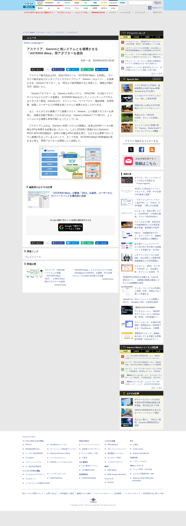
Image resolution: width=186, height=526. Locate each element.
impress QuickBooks (141, 453)
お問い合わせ (51, 493)
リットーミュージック (91, 445)
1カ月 (158, 37)
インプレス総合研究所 (34, 453)
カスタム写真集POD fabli (143, 474)
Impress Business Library (60, 453)
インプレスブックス (58, 474)
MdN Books (112, 470)
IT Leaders (29, 458)
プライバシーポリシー (102, 493)
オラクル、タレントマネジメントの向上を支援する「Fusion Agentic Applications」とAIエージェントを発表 (148, 183)
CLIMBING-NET (88, 470)
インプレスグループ (132, 493)
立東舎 (84, 458)
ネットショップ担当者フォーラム (63, 449)
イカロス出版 (110, 441)
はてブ (74, 69)
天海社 (135, 445)
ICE (131, 441)
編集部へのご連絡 (84, 493)
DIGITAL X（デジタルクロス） (62, 462)
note (89, 69)
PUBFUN (133, 458)
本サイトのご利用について (32, 493)
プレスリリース (33, 257)
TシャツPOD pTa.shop (142, 469)
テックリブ (109, 479)
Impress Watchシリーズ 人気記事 (142, 347)
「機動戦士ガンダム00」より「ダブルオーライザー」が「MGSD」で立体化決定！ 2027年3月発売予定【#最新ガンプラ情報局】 (143, 377)
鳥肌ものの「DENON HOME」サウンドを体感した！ (147, 118)
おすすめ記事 (133, 393)
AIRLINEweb (113, 445)
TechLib (111, 482)
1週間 (147, 37)
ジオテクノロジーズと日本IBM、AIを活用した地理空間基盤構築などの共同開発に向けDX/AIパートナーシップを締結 (143, 50)
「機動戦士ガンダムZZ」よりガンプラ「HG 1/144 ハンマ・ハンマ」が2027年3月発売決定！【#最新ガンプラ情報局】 (142, 384)
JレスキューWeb (114, 458)
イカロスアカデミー (115, 462)
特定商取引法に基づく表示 (153, 493)
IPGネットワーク (136, 466)
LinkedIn (104, 69)
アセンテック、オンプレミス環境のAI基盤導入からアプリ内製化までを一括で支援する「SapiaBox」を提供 (143, 63)
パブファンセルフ (140, 461)
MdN (106, 466)
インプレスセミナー (58, 458)
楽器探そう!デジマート (91, 449)
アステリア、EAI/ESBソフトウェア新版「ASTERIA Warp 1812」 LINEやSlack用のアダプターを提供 (55, 276)
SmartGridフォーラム (58, 445)
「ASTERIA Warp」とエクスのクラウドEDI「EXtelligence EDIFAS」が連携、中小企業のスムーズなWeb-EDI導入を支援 (92, 273)
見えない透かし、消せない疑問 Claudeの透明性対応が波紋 (148, 422)
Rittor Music (84, 441)
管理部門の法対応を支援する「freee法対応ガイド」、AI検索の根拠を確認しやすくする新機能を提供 (141, 280)
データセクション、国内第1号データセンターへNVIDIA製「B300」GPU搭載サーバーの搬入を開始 (143, 44)
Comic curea (138, 449)
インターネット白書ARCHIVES (37, 483)
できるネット (30, 479)
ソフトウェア (140, 12)
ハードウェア (125, 12)
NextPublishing (56, 478)
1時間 (125, 37)
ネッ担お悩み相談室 (33, 466)
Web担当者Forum (32, 449)
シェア (60, 69)
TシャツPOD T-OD (90, 453)
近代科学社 (83, 474)
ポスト (39, 69)
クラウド (112, 12)
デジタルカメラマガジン (35, 474)
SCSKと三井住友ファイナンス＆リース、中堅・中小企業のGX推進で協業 (148, 191)
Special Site (132, 79)
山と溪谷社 (83, 462)
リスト (47, 69)
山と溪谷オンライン (90, 466)
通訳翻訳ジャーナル (115, 453)
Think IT (28, 445)
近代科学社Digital (89, 478)
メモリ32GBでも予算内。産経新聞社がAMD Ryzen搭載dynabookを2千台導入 (147, 88)
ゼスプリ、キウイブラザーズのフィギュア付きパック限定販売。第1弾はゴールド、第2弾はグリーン (143, 371)
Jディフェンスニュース (117, 449)
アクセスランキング (136, 33)
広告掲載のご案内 (67, 493)
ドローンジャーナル (33, 462)
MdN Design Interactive (117, 474)
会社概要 (117, 493)
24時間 (136, 37)
